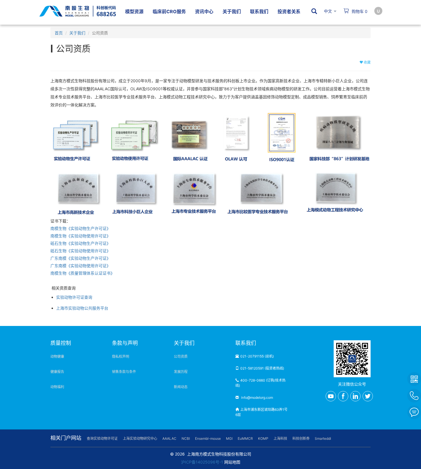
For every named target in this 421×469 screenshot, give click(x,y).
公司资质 (181, 356)
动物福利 (57, 387)
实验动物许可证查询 (74, 297)
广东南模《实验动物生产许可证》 (80, 258)
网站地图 (232, 462)
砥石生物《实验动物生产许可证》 (80, 243)
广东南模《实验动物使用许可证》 (80, 265)
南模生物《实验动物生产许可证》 (80, 228)
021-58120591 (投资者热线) (262, 368)
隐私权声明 (120, 356)
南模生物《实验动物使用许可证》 (80, 235)
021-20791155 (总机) (257, 356)
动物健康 (57, 356)
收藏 (367, 62)
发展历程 (181, 372)
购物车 (359, 11)
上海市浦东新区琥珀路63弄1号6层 (261, 412)
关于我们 (77, 32)
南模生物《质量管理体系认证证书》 (82, 273)
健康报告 (57, 372)
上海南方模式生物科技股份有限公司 (219, 454)
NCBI (186, 438)
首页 (59, 32)
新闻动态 (181, 387)
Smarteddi (323, 438)
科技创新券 (301, 438)
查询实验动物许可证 (102, 438)
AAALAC (169, 438)
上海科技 (280, 438)
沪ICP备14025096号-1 (202, 462)
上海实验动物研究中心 (140, 438)
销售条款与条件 (124, 372)
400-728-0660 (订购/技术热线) (260, 383)
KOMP (263, 438)
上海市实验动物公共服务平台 (82, 308)
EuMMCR (245, 438)
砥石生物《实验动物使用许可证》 (80, 250)
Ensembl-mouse (208, 438)
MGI (229, 438)
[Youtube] (331, 396)
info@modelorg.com (256, 397)
